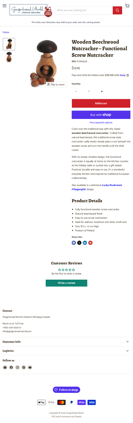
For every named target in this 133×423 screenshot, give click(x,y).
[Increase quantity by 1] (101, 91)
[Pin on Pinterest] (90, 243)
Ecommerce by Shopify (71, 416)
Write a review (66, 283)
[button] (9, 44)
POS (54, 416)
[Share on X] (79, 243)
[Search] (117, 10)
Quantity (76, 84)
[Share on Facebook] (74, 243)
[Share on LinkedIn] (85, 243)
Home (6, 32)
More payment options (101, 122)
